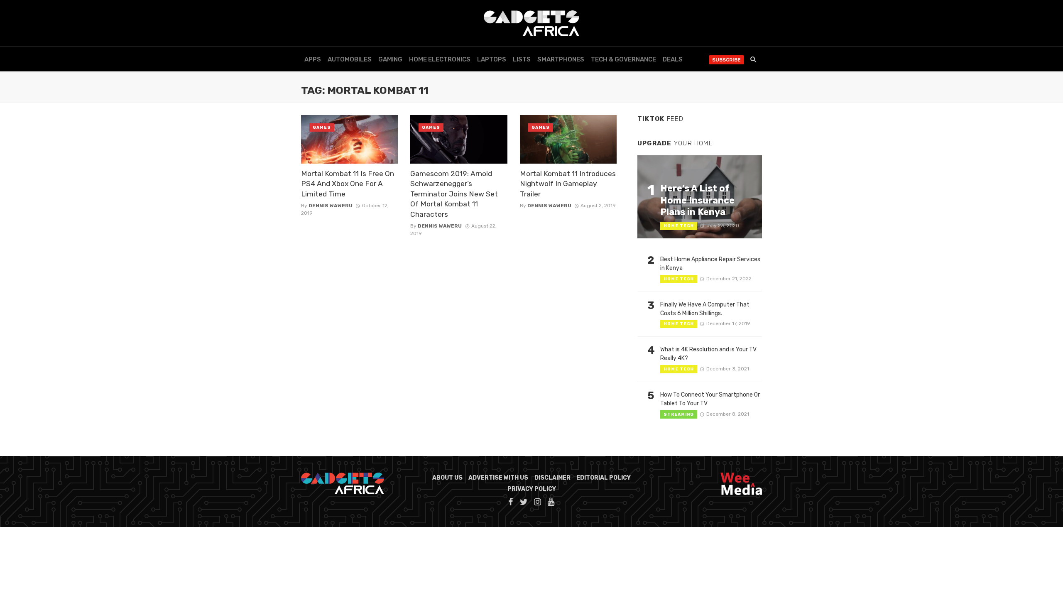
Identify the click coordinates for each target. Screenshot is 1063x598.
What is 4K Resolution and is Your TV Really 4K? (708, 354)
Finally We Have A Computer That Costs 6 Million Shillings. (704, 309)
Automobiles (350, 59)
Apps (312, 59)
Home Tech (679, 225)
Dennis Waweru (331, 205)
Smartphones (560, 59)
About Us (447, 477)
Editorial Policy (603, 477)
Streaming (679, 414)
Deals (673, 59)
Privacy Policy (531, 489)
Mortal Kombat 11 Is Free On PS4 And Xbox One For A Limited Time (347, 183)
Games (322, 127)
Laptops (491, 59)
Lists (522, 59)
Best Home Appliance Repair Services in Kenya (710, 264)
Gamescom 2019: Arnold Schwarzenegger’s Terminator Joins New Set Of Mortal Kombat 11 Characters (454, 193)
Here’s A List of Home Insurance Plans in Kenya (697, 200)
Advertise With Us (498, 477)
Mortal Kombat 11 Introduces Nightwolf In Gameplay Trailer (568, 183)
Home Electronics (439, 59)
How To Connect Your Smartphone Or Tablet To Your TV (710, 399)
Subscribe (726, 60)
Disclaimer (552, 477)
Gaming (390, 59)
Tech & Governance (623, 59)
